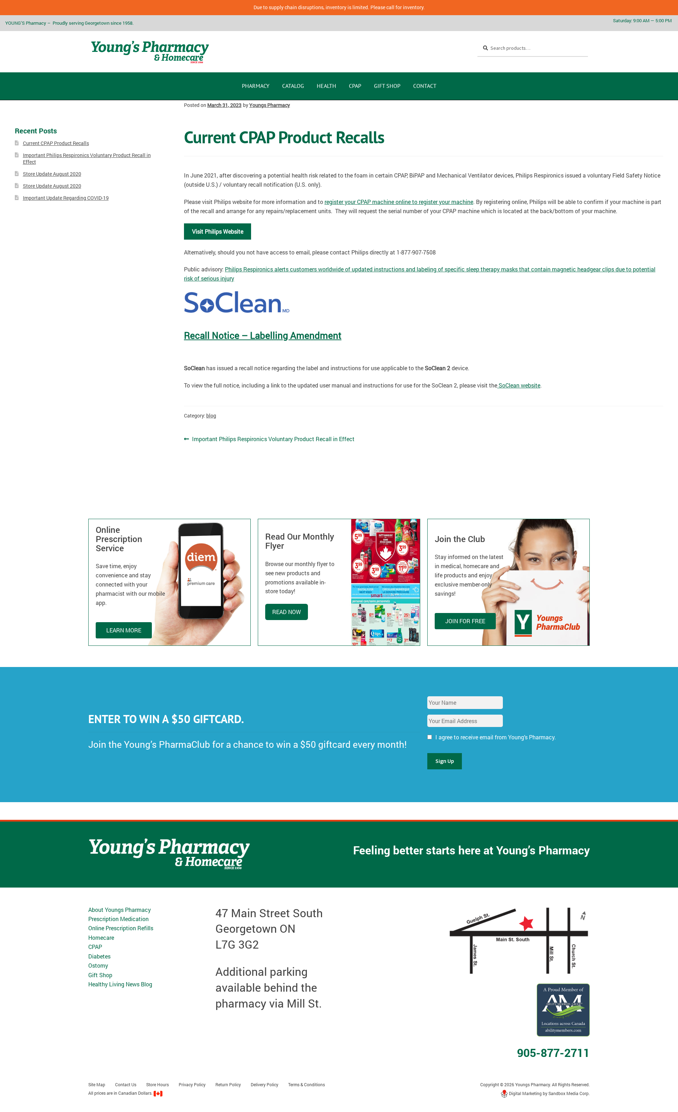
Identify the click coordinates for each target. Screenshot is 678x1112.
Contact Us (125, 1084)
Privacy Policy (192, 1084)
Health (326, 85)
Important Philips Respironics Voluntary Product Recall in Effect (273, 438)
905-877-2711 (553, 1052)
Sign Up (444, 760)
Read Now (286, 611)
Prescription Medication (118, 918)
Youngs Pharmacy (269, 105)
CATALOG (293, 85)
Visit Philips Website (217, 231)
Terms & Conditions (306, 1084)
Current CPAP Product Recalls (56, 143)
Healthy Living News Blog (120, 984)
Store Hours (157, 1084)
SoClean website (518, 385)
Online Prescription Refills (120, 928)
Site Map (96, 1084)
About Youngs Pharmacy (119, 909)
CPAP (355, 85)
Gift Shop (387, 85)
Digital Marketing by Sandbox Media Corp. (549, 1093)
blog (211, 415)
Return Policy (228, 1084)
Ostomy (98, 965)
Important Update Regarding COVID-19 (66, 197)
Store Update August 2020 (52, 173)
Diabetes (99, 956)
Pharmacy (255, 85)
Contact (424, 85)
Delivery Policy (264, 1084)
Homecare (101, 937)
